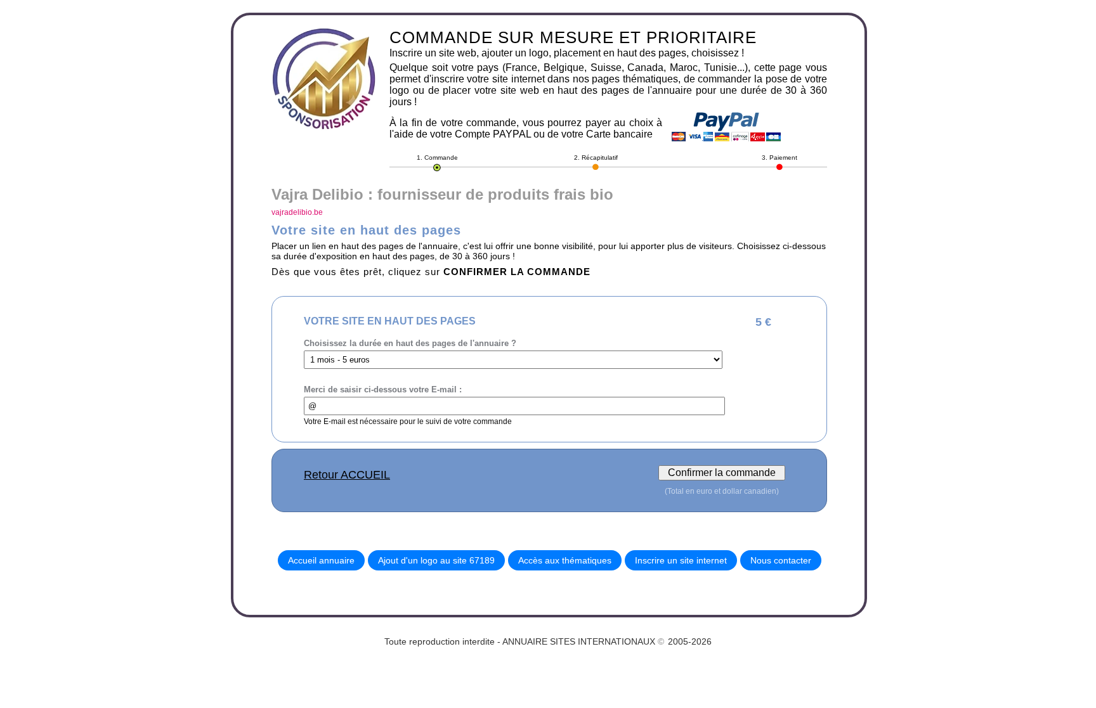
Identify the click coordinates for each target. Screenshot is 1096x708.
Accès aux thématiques (564, 560)
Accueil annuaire (321, 560)
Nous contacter (780, 560)
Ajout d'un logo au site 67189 (436, 560)
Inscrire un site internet (681, 560)
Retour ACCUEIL (347, 474)
